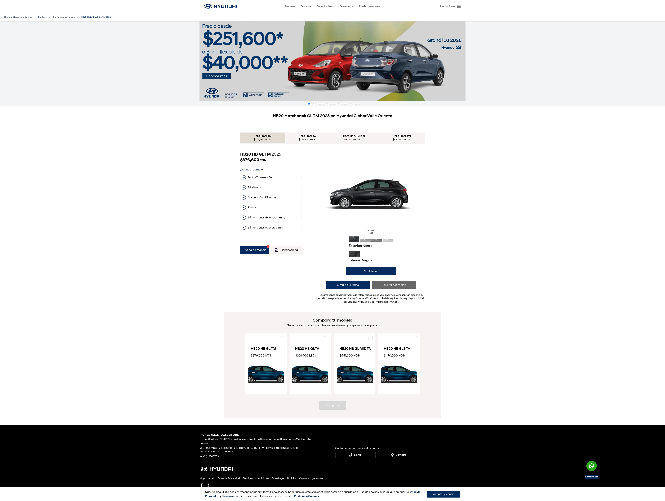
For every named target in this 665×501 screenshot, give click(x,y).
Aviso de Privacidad (229, 478)
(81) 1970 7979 (211, 456)
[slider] (371, 193)
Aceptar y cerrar (443, 494)
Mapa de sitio (207, 478)
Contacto (401, 454)
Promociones (447, 6)
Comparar (332, 405)
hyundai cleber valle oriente (18, 17)
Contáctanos (591, 477)
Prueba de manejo (369, 6)
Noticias (291, 478)
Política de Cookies (306, 496)
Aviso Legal (278, 478)
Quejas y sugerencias (311, 478)
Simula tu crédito (348, 285)
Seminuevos (346, 6)
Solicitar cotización (394, 285)
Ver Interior (371, 271)
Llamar (358, 454)
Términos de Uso (232, 496)
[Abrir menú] (458, 6)
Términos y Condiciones (256, 478)
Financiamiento (325, 6)
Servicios (306, 6)
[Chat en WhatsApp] (591, 466)
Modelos (290, 6)
